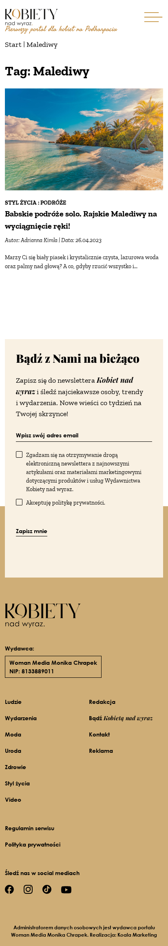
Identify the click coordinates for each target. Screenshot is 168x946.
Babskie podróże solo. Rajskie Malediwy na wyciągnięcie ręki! (81, 220)
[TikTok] (46, 888)
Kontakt (99, 734)
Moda (13, 734)
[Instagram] (28, 888)
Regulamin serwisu (29, 828)
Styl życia (17, 783)
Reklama (101, 750)
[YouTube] (66, 889)
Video (13, 799)
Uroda (13, 750)
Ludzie (13, 701)
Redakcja (102, 701)
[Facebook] (9, 888)
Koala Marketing (137, 935)
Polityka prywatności (32, 844)
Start (13, 44)
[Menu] (153, 16)
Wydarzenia (21, 717)
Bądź (121, 717)
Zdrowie (15, 766)
